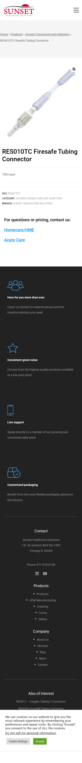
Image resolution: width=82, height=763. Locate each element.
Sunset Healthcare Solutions (33, 203)
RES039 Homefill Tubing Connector (41, 708)
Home (4, 34)
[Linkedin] (37, 573)
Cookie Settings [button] (18, 741)
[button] (74, 69)
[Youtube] (45, 573)
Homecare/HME (19, 229)
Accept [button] (40, 741)
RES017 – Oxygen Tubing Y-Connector (41, 701)
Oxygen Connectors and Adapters (47, 34)
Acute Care (14, 239)
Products (16, 34)
